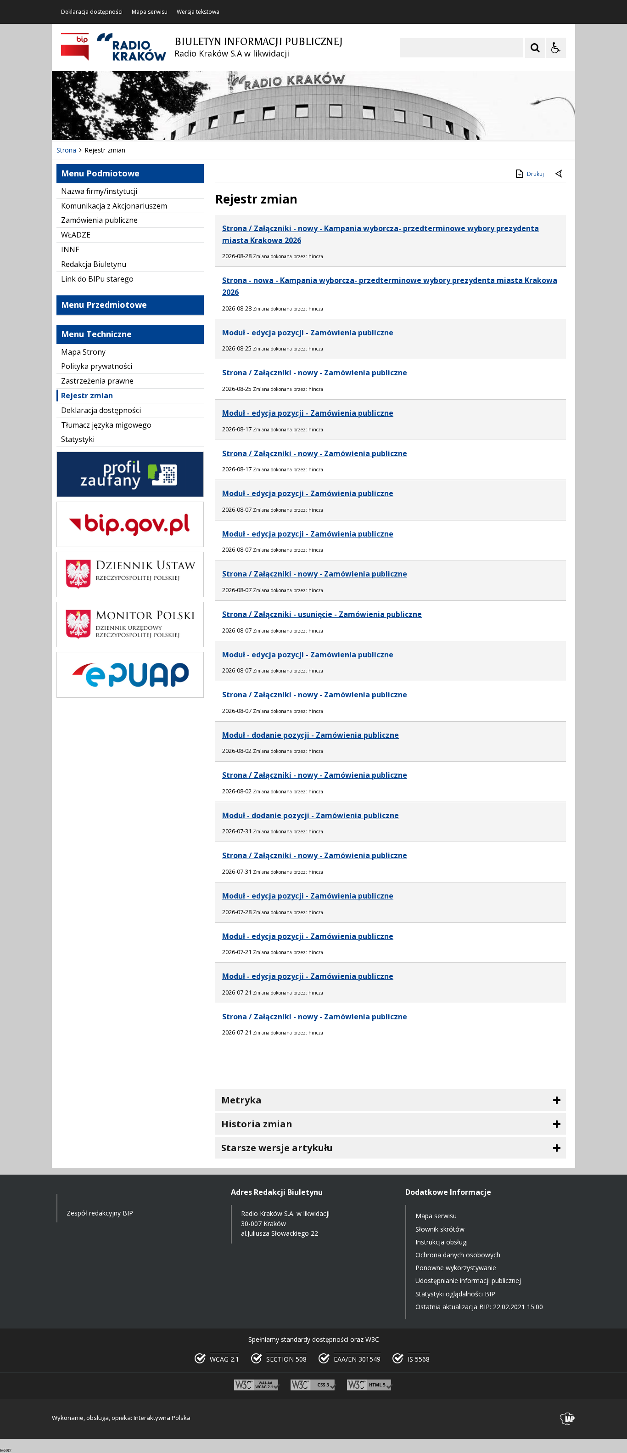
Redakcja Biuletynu (93, 264)
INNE (70, 249)
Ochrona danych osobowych (457, 1254)
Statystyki (78, 439)
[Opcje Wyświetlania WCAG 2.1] (556, 48)
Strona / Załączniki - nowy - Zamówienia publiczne (314, 372)
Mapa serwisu (150, 12)
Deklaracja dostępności (92, 12)
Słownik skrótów (440, 1229)
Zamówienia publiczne (99, 220)
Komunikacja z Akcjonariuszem (114, 206)
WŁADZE (75, 235)
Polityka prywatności (96, 366)
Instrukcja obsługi (441, 1242)
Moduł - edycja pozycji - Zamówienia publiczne (307, 333)
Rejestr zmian (87, 395)
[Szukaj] (535, 48)
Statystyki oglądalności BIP (455, 1293)
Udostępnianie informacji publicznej (468, 1280)
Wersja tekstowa (198, 12)
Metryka (241, 1100)
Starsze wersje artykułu (277, 1148)
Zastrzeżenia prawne (97, 381)
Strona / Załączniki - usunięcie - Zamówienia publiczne (322, 614)
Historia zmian (256, 1124)
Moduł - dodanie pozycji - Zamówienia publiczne (310, 735)
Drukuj (535, 174)
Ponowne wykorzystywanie (455, 1267)
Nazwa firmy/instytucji (99, 191)
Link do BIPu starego (97, 279)
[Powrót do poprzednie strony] (559, 174)
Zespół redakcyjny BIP (100, 1213)
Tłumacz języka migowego (106, 425)
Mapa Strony (83, 352)
